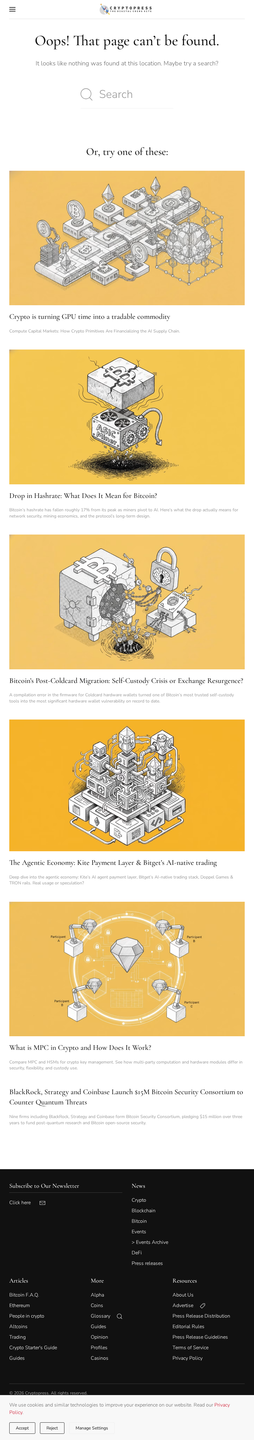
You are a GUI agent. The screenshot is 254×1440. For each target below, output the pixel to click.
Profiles (99, 1347)
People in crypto (26, 1316)
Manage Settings (92, 1428)
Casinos (99, 1358)
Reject (52, 1428)
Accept (22, 1428)
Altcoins (18, 1326)
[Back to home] (127, 9)
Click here (24, 1202)
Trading (17, 1337)
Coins (97, 1305)
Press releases (147, 1263)
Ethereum (19, 1305)
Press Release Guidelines (200, 1337)
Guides (17, 1358)
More (97, 1280)
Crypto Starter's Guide (33, 1347)
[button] (12, 9)
